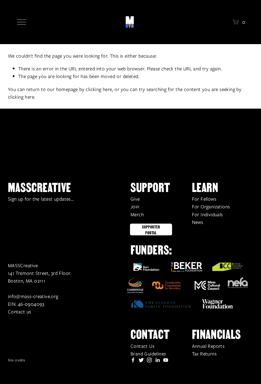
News (197, 222)
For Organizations (211, 206)
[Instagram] (149, 360)
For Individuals (207, 214)
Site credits (16, 360)
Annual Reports (208, 346)
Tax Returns (204, 353)
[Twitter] (141, 360)
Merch (137, 214)
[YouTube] (165, 360)
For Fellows (204, 198)
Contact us (19, 311)
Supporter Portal (151, 229)
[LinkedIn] (157, 360)
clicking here (99, 89)
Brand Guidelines (148, 353)
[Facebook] (133, 360)
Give (135, 198)
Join (134, 206)
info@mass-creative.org (33, 296)
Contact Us (142, 346)
